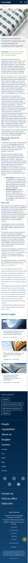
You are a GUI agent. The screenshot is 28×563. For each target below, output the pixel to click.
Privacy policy (14, 527)
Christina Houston (13, 52)
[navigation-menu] (25, 2)
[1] (15, 64)
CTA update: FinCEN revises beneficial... (14, 520)
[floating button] (24, 539)
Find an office (9, 498)
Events (3, 458)
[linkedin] (4, 478)
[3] (10, 188)
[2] (23, 69)
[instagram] (23, 478)
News (3, 453)
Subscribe (7, 503)
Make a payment (12, 543)
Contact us (7, 493)
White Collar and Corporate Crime (12, 408)
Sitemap (13, 547)
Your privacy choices (14, 530)
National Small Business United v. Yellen (14, 76)
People (5, 424)
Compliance (6, 413)
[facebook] (9, 484)
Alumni (3, 466)
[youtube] (18, 484)
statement (5, 144)
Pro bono (4, 471)
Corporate (5, 399)
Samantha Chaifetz (10, 55)
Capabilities (8, 429)
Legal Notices (17, 554)
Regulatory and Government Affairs (12, 404)
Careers (5, 444)
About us (6, 434)
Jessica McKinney (13, 53)
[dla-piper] (6, 2)
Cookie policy (14, 536)
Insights (5, 6)
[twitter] (14, 478)
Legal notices (14, 533)
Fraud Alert (14, 539)
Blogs (3, 462)
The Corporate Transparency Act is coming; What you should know (13, 263)
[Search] (21, 2)
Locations (4, 449)
